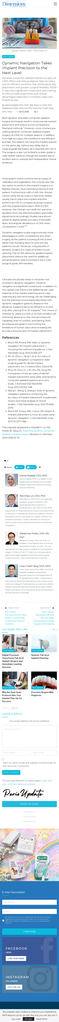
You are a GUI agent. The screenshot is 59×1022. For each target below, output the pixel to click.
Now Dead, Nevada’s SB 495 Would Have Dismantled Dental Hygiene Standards (43, 617)
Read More (41, 1019)
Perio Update (8, 57)
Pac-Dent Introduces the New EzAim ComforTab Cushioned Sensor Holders (16, 617)
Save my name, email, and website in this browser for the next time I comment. (29, 765)
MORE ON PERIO (29, 804)
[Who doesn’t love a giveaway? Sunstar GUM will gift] (29, 857)
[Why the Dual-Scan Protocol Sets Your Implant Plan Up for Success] (15, 680)
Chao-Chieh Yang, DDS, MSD (35, 566)
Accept (28, 1019)
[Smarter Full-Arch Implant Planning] (44, 643)
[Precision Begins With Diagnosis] (44, 680)
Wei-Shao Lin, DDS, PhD (41, 105)
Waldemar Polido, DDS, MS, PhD (17, 108)
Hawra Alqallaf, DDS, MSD (17, 105)
